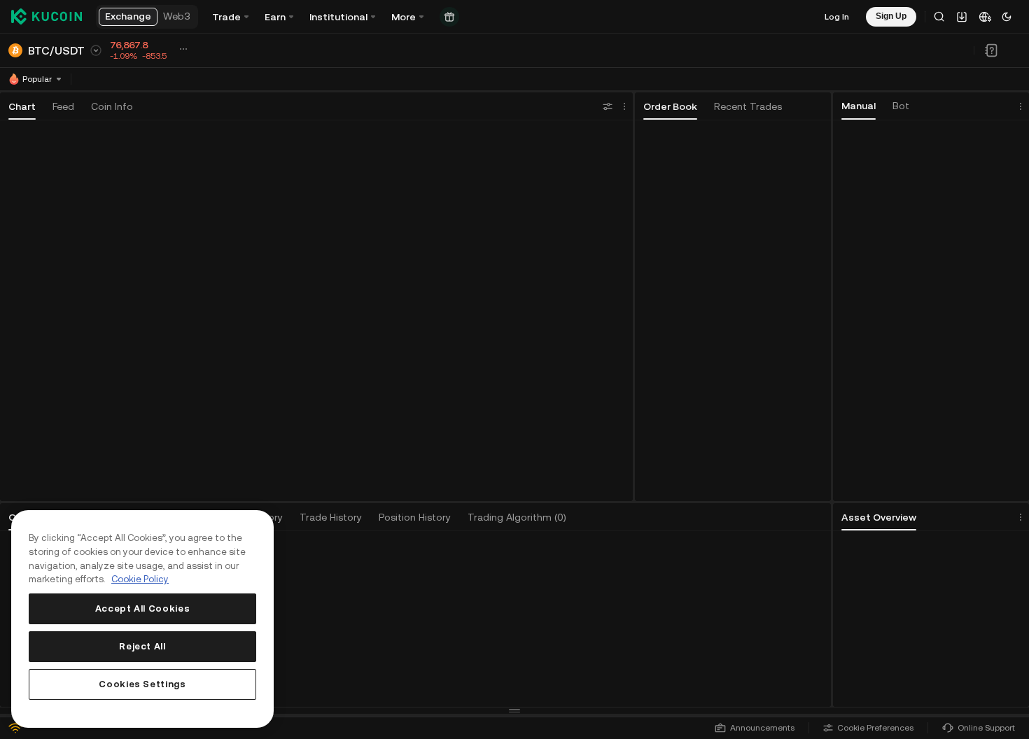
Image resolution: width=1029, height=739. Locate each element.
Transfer (977, 651)
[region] (142, 619)
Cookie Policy (140, 579)
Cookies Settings (142, 684)
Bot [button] (900, 105)
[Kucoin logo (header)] (46, 16)
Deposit (885, 651)
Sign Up (436, 632)
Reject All (142, 646)
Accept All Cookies (142, 608)
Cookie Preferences (875, 728)
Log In (837, 17)
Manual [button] (858, 105)
